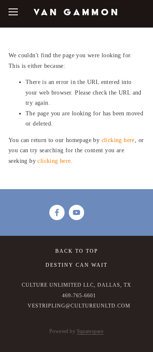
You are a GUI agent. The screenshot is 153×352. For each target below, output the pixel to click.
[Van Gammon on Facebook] (57, 212)
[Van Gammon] (76, 212)
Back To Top (76, 251)
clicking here (118, 140)
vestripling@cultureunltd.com (79, 306)
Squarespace (90, 331)
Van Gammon (77, 11)
